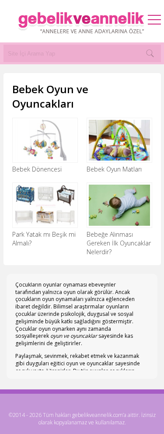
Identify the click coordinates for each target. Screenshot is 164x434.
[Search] (150, 53)
